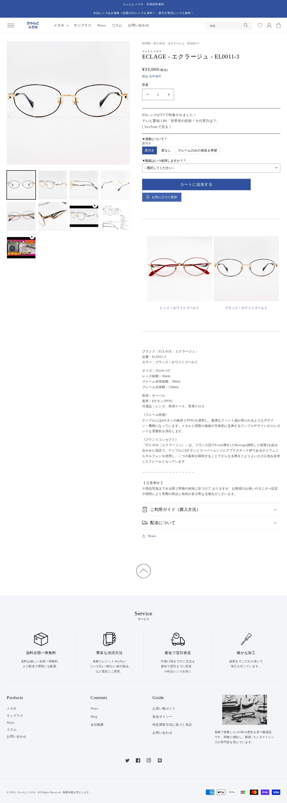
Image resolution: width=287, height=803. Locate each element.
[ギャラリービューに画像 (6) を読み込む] (52, 216)
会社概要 (97, 724)
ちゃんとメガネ (26, 792)
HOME (146, 43)
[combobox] (228, 25)
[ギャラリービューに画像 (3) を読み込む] (84, 185)
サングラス (15, 715)
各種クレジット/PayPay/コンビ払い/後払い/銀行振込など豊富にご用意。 (109, 666)
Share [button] (152, 536)
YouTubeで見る (156, 127)
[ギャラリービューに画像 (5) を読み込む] (21, 216)
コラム (12, 729)
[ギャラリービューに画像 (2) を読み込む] (52, 185)
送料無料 (155, 76)
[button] (10, 25)
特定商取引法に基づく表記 (172, 724)
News (10, 722)
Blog (94, 716)
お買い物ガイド (164, 708)
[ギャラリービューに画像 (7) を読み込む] (115, 216)
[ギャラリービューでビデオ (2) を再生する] (21, 247)
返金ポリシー (162, 716)
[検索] (246, 25)
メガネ (12, 708)
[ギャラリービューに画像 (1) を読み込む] (21, 185)
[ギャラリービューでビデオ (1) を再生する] (84, 216)
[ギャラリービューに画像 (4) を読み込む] (115, 185)
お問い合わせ (16, 736)
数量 (145, 84)
